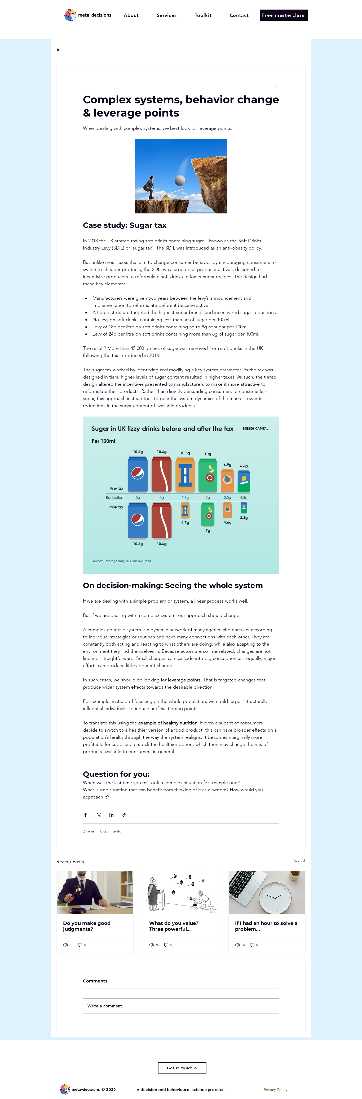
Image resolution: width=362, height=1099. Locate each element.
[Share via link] (124, 814)
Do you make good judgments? (87, 926)
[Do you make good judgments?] (95, 892)
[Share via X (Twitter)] (98, 814)
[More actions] (276, 85)
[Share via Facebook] (85, 814)
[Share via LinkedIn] (111, 814)
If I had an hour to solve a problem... (266, 926)
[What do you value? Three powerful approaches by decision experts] (181, 892)
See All (300, 860)
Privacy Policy (276, 1089)
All (58, 49)
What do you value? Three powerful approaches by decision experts (178, 926)
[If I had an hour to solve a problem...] (267, 892)
